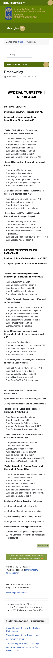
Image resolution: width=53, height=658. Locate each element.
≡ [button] (22, 28)
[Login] (42, 558)
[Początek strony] (48, 653)
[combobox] (19, 55)
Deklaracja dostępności (17, 592)
